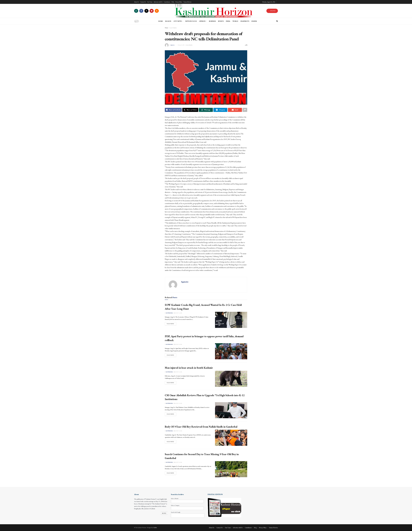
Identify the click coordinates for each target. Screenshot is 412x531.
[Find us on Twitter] (146, 11)
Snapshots (244, 21)
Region (168, 21)
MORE (164, 513)
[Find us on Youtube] (152, 11)
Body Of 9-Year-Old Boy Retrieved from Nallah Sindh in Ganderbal (201, 426)
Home (166, 28)
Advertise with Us (158, 2)
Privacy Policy (178, 2)
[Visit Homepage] (212, 10)
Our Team (149, 2)
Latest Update (173, 28)
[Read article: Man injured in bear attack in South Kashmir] (231, 379)
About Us (136, 2)
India (228, 21)
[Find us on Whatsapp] (136, 11)
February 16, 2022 (181, 45)
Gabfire (155, 527)
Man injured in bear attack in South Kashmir (189, 367)
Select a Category (175, 505)
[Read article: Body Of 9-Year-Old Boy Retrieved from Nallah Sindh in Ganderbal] (231, 438)
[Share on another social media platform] (244, 110)
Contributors (167, 2)
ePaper (254, 21)
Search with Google (175, 512)
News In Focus (191, 21)
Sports (221, 21)
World (235, 21)
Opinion (202, 21)
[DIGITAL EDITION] (224, 507)
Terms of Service (187, 2)
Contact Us (143, 2)
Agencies (172, 45)
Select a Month (174, 498)
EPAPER (273, 11)
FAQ (172, 2)
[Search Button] (277, 21)
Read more (171, 323)
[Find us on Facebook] (141, 11)
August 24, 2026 (178, 313)
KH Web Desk (169, 313)
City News (177, 21)
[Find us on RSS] (157, 11)
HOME (160, 21)
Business (212, 21)
